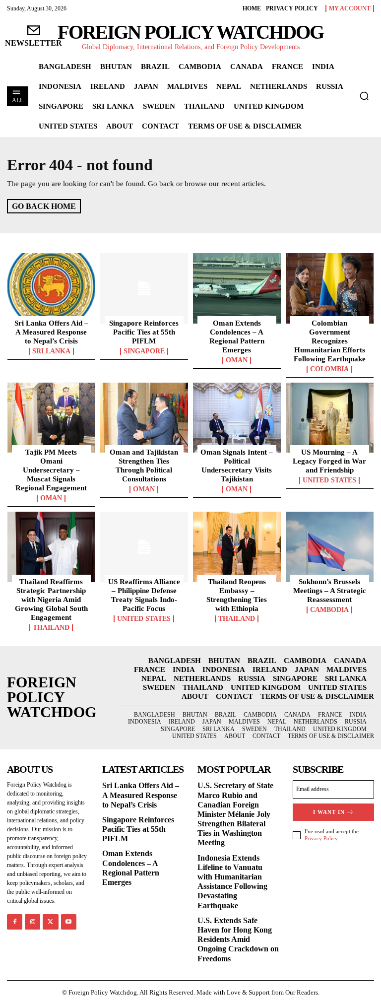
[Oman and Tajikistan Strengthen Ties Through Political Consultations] (144, 418)
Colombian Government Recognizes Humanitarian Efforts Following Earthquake (330, 341)
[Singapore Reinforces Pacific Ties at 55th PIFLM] (144, 288)
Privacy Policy (321, 838)
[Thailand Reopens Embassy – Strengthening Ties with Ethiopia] (237, 547)
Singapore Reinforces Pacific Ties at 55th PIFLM (144, 332)
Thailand (51, 627)
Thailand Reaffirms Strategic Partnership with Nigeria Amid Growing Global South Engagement (51, 599)
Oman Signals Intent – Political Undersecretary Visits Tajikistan (236, 465)
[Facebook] (14, 922)
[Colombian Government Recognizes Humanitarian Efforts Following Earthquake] (330, 288)
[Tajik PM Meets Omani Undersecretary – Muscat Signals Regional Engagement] (51, 418)
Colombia (329, 369)
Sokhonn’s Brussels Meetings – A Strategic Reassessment (329, 590)
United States (329, 480)
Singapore (144, 351)
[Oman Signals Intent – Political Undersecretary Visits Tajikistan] (237, 418)
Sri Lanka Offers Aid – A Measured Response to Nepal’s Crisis (51, 332)
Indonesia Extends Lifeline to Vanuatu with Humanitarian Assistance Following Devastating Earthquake (232, 882)
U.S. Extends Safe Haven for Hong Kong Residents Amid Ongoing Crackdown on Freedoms (238, 939)
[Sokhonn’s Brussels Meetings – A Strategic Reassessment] (330, 547)
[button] (364, 96)
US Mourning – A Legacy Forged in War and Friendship (329, 461)
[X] (50, 922)
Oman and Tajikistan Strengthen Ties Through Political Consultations (144, 465)
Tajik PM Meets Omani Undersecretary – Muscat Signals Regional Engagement (51, 470)
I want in (329, 812)
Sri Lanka (51, 351)
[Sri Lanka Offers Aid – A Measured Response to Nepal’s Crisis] (51, 288)
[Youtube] (68, 922)
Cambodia (329, 609)
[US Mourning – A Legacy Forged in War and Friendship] (330, 418)
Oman (237, 360)
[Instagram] (32, 922)
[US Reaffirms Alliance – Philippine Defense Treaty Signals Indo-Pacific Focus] (144, 547)
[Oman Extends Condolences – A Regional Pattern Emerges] (237, 288)
